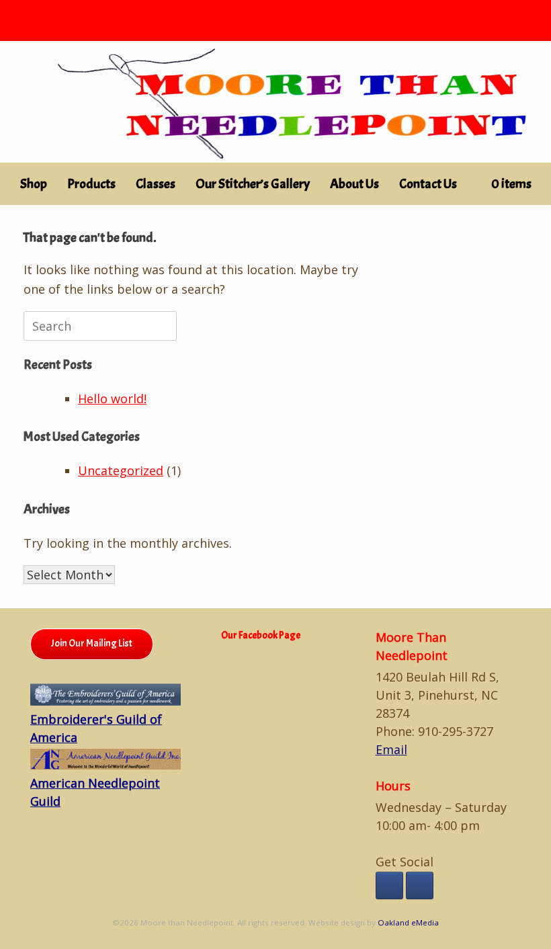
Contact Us (428, 183)
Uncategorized (120, 470)
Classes (155, 183)
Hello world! (112, 398)
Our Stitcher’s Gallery (253, 183)
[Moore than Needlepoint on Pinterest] (419, 885)
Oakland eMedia (408, 922)
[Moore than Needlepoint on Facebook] (389, 885)
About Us (354, 183)
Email (391, 749)
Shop (33, 183)
